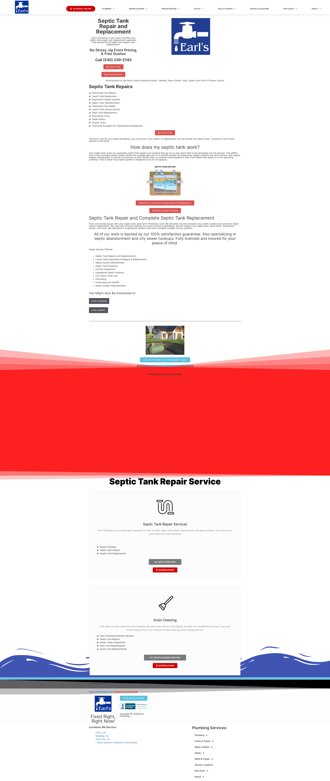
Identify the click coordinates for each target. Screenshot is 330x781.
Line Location (98, 310)
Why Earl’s (288, 9)
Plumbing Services (104, 692)
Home (91, 692)
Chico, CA (101, 732)
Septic (197, 9)
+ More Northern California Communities (116, 742)
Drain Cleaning (99, 301)
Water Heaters (169, 9)
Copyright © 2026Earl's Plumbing (132, 715)
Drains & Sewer (136, 9)
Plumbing (107, 9)
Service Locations (259, 9)
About (315, 9)
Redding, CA (102, 736)
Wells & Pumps (225, 9)
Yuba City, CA (103, 739)
